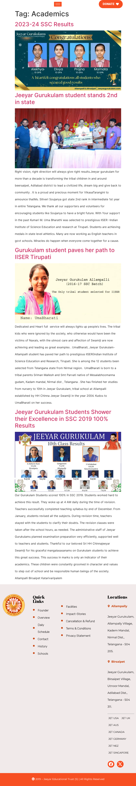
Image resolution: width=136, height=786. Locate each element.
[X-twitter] (120, 764)
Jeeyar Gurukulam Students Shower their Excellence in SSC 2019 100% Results (63, 418)
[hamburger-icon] (58, 4)
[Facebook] (111, 764)
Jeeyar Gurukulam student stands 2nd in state (66, 98)
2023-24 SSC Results (44, 24)
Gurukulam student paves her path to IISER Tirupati (65, 253)
